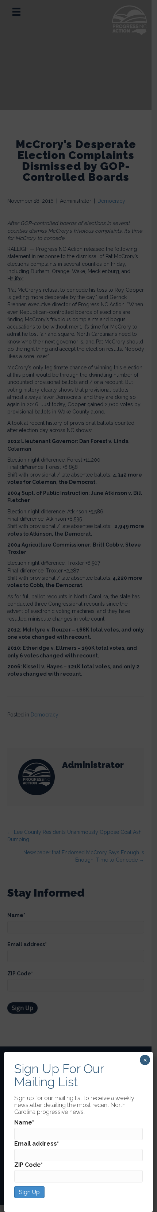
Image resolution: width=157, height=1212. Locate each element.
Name (24, 1122)
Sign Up (29, 1192)
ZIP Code (28, 1164)
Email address (36, 1143)
